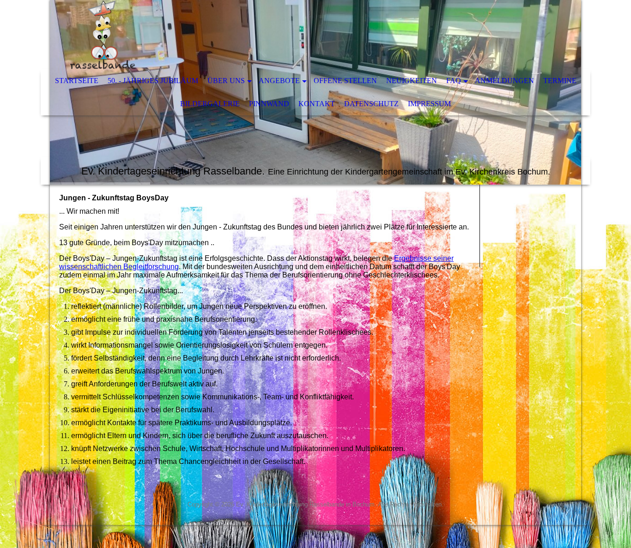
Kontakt (316, 104)
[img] (288, 34)
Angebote (279, 80)
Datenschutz (371, 104)
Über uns (226, 80)
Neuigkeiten (411, 80)
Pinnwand (269, 104)
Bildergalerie (210, 104)
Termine (559, 80)
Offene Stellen (345, 80)
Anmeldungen (504, 80)
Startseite (76, 80)
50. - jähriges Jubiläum (153, 80)
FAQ (453, 80)
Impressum (429, 104)
